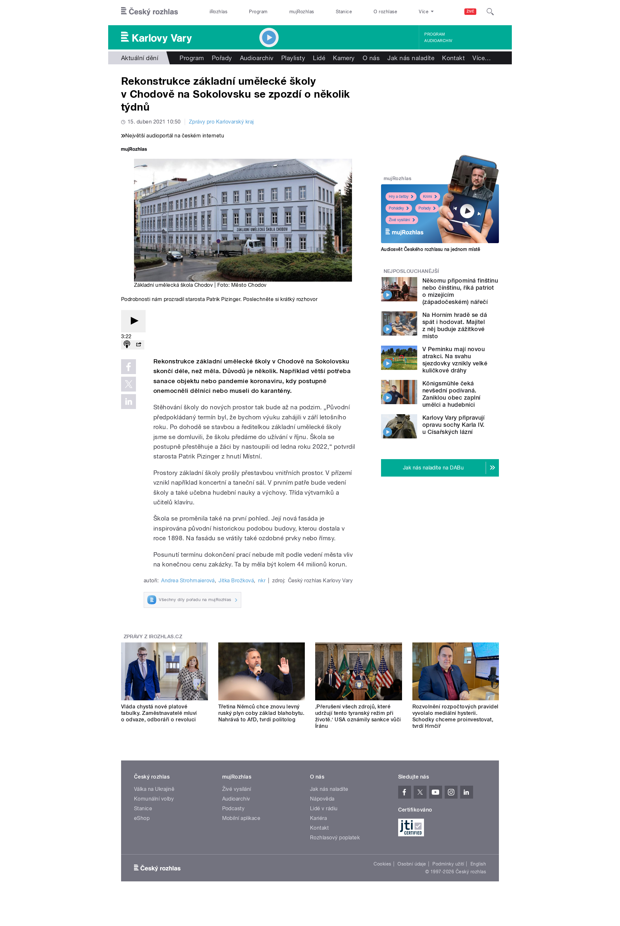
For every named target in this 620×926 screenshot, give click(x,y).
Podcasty (233, 808)
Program (258, 11)
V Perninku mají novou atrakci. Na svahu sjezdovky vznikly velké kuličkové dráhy (454, 360)
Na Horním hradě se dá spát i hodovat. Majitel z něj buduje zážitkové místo (454, 325)
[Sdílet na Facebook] (128, 366)
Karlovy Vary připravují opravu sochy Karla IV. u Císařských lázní (453, 424)
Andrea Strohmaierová (188, 580)
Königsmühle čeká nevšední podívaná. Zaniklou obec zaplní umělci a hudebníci (451, 394)
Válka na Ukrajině (154, 789)
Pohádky (396, 208)
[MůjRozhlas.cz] (134, 150)
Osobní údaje (412, 864)
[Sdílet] (138, 345)
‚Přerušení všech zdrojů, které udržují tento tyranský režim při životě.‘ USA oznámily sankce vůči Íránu (358, 716)
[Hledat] (490, 11)
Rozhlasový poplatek (335, 837)
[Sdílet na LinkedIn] (128, 401)
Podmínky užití (448, 864)
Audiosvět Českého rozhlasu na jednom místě (430, 249)
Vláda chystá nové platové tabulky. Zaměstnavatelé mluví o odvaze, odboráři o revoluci (159, 713)
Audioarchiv (438, 40)
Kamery (344, 57)
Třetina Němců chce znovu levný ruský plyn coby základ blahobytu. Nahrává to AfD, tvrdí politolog (261, 713)
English (478, 864)
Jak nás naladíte (411, 57)
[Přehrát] (133, 321)
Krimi (427, 196)
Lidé (319, 57)
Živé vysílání (399, 220)
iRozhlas (219, 11)
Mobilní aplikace (241, 818)
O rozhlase (385, 11)
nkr (261, 580)
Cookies (382, 864)
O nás (371, 57)
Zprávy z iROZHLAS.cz (153, 637)
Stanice (344, 11)
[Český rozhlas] (149, 11)
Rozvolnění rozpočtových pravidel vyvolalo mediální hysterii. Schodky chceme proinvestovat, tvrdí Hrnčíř (455, 716)
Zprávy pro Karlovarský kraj (221, 122)
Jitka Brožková (236, 580)
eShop (142, 818)
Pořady (222, 57)
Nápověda (322, 799)
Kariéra (318, 818)
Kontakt (453, 57)
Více (481, 57)
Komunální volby (154, 799)
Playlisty (293, 57)
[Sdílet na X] (128, 384)
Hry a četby (398, 196)
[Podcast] (127, 345)
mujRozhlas (301, 11)
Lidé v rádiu (324, 808)
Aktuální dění (139, 57)
